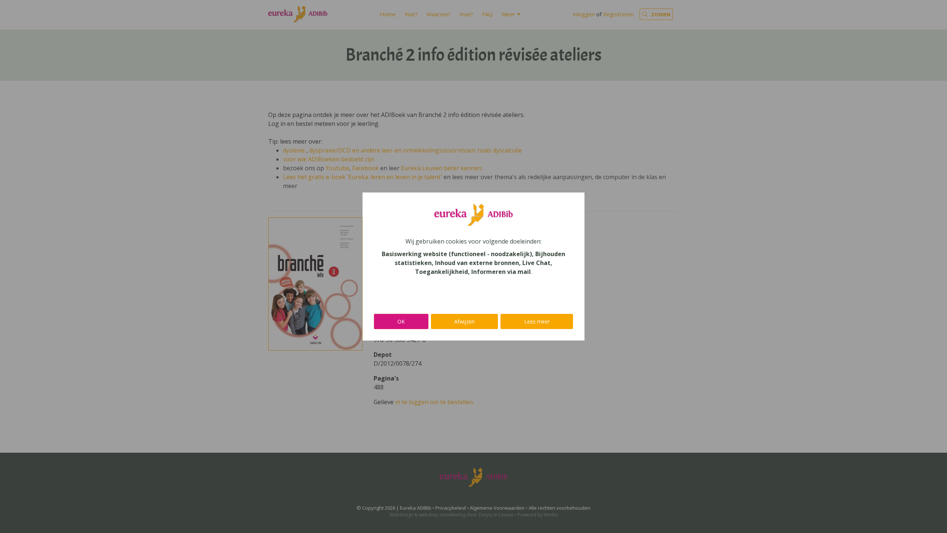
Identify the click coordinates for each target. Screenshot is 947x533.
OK (401, 321)
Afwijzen (464, 321)
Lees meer (537, 321)
